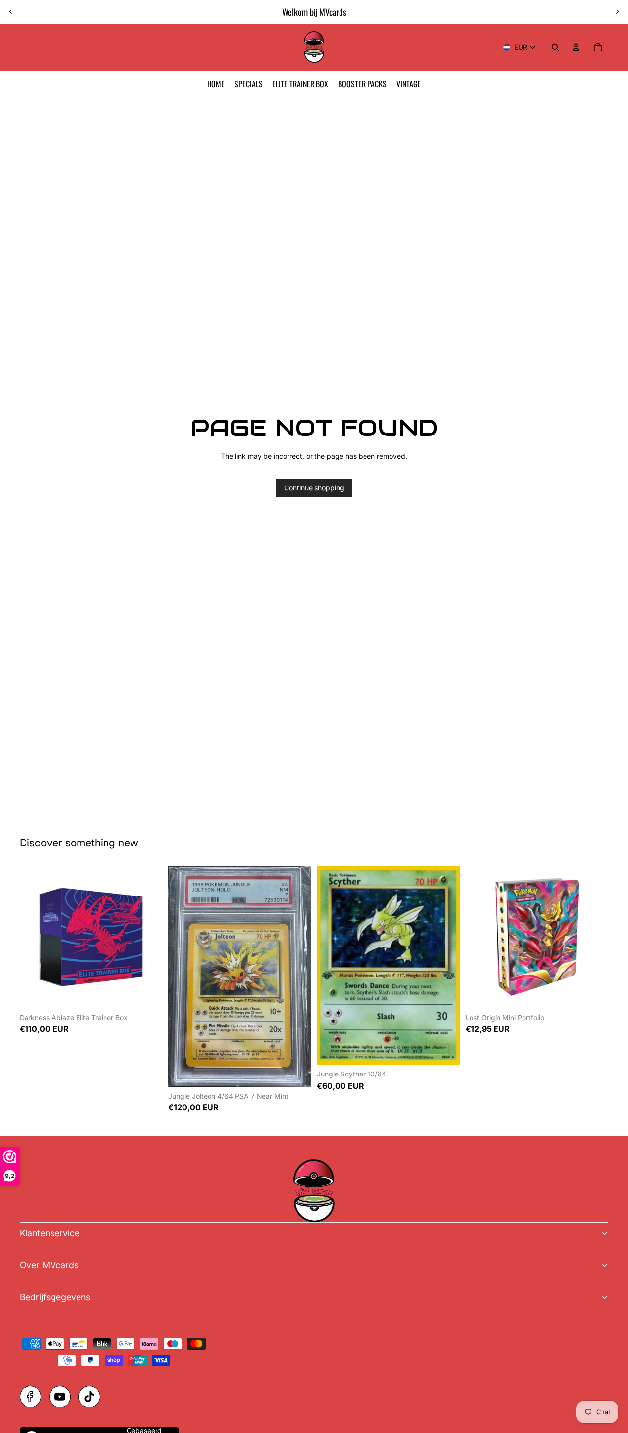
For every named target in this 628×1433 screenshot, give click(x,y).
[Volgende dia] (617, 12)
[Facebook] (30, 1396)
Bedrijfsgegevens (55, 1297)
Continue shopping (314, 488)
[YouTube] (60, 1396)
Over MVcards (49, 1265)
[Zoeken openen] (555, 47)
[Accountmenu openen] (576, 47)
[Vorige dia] (11, 12)
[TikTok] (89, 1396)
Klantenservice (49, 1233)
